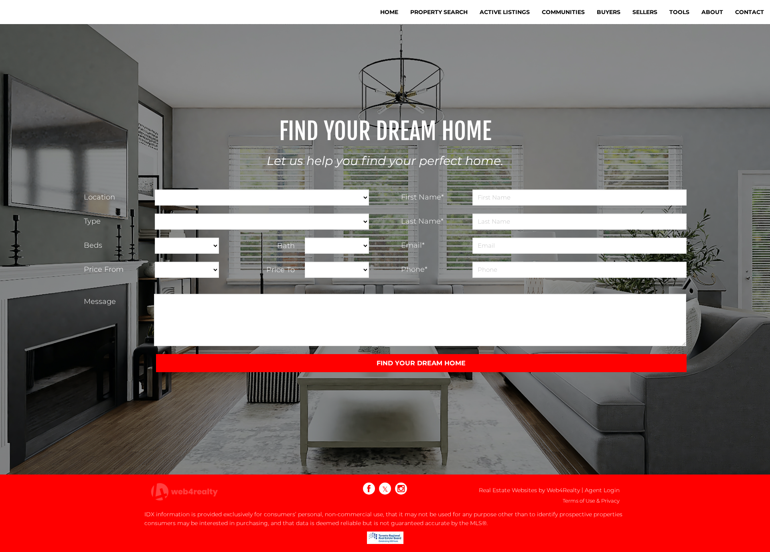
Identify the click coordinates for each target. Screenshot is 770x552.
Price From (104, 269)
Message (100, 301)
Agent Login (602, 490)
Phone (414, 269)
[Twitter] (385, 489)
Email (413, 245)
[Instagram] (401, 489)
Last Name (422, 221)
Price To (280, 269)
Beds (93, 245)
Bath (286, 245)
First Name (422, 197)
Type (92, 221)
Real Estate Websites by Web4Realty (529, 490)
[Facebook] (369, 489)
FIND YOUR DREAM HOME (421, 363)
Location (99, 197)
